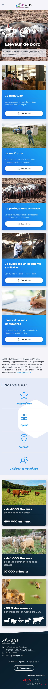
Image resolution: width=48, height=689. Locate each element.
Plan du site (33, 662)
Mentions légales (17, 662)
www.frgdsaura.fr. (24, 372)
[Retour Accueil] (24, 5)
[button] (3, 5)
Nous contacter (25, 668)
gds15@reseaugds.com (15, 655)
